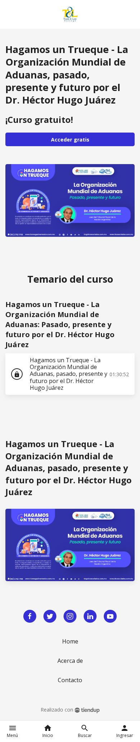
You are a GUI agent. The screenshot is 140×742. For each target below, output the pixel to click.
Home (70, 641)
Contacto (70, 680)
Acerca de (70, 661)
